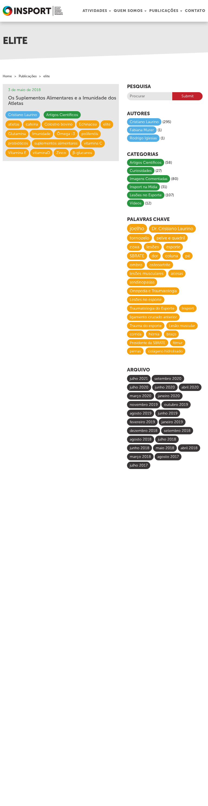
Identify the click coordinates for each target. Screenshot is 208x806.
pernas (135, 351)
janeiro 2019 (172, 422)
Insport (188, 308)
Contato (195, 10)
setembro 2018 (177, 430)
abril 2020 (190, 387)
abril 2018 (189, 448)
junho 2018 (139, 448)
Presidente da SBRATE (147, 343)
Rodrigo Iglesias (143, 138)
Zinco (61, 152)
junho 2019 (167, 413)
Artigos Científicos (62, 115)
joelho (137, 228)
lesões (153, 246)
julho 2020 (139, 387)
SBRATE (137, 255)
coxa (134, 246)
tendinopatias (142, 282)
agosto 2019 (140, 413)
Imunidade (41, 133)
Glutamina (17, 133)
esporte (173, 247)
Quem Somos (129, 10)
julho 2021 (139, 378)
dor (155, 255)
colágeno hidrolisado (165, 351)
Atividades (95, 10)
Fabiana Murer (142, 130)
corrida (135, 334)
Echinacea (88, 124)
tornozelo (139, 237)
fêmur (178, 343)
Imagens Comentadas (148, 178)
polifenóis (90, 133)
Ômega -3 (66, 133)
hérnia (154, 334)
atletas (13, 124)
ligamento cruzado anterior (153, 317)
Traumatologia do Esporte (152, 308)
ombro (136, 264)
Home (7, 76)
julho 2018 (167, 439)
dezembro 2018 (143, 430)
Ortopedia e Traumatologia (153, 291)
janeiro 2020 (169, 396)
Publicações (164, 10)
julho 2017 (139, 465)
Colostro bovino (58, 124)
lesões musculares (147, 273)
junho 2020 (165, 387)
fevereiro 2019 (142, 422)
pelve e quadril (171, 237)
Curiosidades (141, 170)
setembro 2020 (167, 378)
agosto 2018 (140, 439)
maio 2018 (165, 448)
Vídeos (135, 203)
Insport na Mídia (143, 187)
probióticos (18, 143)
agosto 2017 (168, 456)
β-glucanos (82, 152)
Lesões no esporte (146, 299)
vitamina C (93, 143)
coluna (171, 255)
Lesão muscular (182, 325)
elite (106, 124)
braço (171, 334)
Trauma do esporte (146, 325)
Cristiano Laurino (22, 115)
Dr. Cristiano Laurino (172, 228)
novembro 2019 (144, 404)
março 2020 (140, 396)
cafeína (32, 124)
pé (187, 255)
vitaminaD (41, 152)
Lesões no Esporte (146, 195)
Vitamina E (17, 152)
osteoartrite (160, 264)
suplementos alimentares (55, 143)
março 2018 (140, 456)
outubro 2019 (176, 404)
